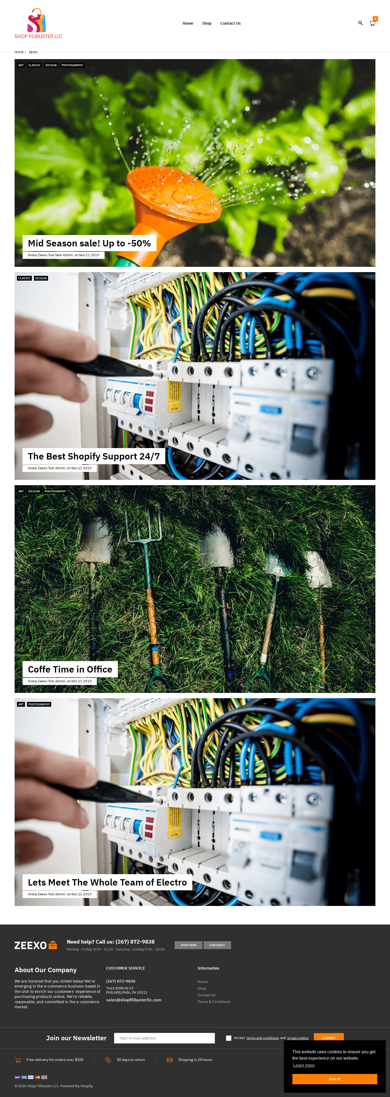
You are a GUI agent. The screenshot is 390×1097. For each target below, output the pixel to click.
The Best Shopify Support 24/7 (94, 456)
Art (21, 65)
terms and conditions (262, 1038)
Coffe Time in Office (70, 669)
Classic (34, 65)
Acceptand (271, 1038)
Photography (72, 65)
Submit (329, 1038)
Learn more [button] (304, 1065)
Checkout (217, 945)
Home (19, 52)
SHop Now (188, 945)
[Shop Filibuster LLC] (38, 22)
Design (51, 65)
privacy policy (298, 1038)
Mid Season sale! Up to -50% (89, 243)
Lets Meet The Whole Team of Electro (107, 882)
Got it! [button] (335, 1079)
